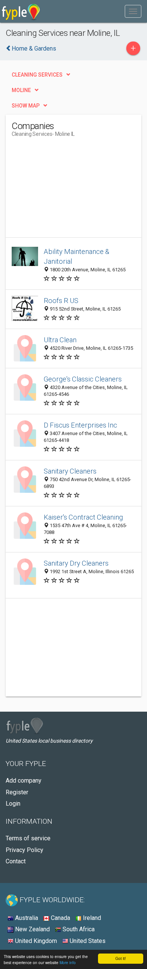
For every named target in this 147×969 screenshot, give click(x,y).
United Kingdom (35, 940)
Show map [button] (26, 106)
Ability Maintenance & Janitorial (76, 256)
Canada (59, 917)
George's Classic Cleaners (83, 379)
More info (68, 962)
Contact (16, 861)
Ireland (91, 917)
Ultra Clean (60, 340)
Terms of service (28, 838)
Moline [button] (21, 90)
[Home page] (21, 11)
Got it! (120, 958)
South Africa (78, 929)
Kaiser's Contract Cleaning (83, 517)
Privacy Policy (24, 850)
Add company (23, 780)
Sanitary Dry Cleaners (76, 563)
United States (87, 940)
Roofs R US (61, 301)
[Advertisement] (68, 190)
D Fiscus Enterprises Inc (80, 425)
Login (13, 803)
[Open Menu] (133, 11)
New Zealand (32, 929)
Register (17, 792)
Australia (26, 917)
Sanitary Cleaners (70, 471)
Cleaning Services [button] (37, 75)
